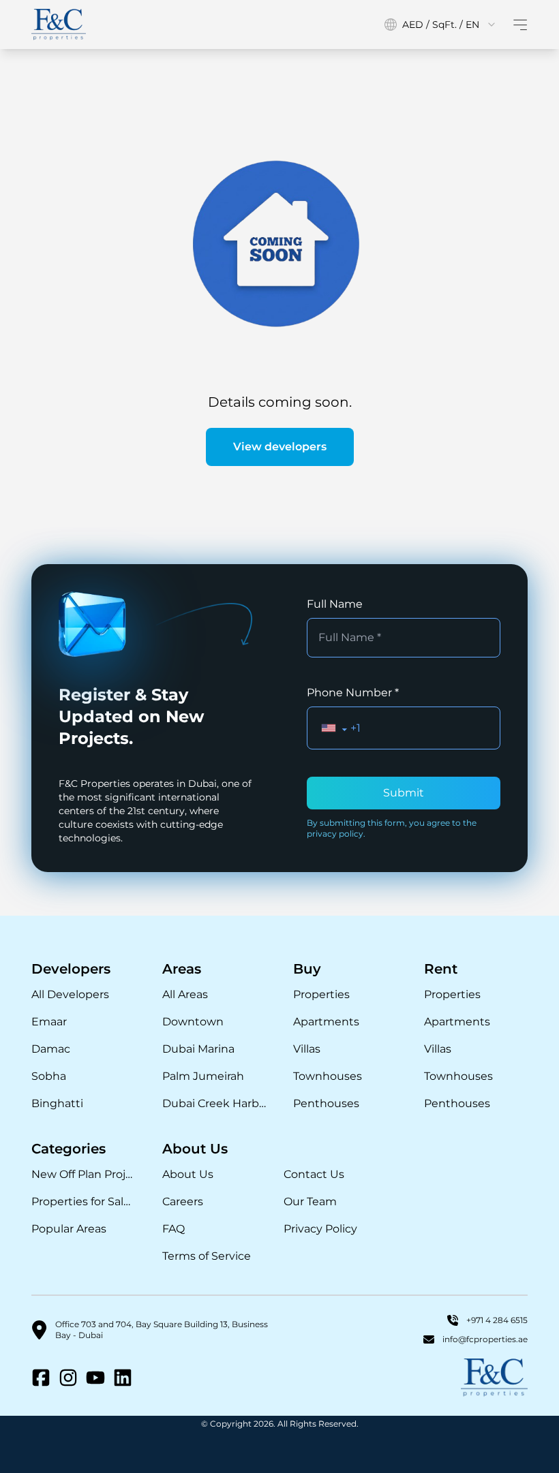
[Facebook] (40, 1377)
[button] (334, 728)
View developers (280, 446)
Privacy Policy (320, 1228)
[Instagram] (68, 1377)
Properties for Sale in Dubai (83, 1201)
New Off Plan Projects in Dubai (83, 1174)
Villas (306, 1048)
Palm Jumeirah (203, 1076)
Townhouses (327, 1076)
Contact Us (314, 1174)
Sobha (48, 1076)
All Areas (185, 994)
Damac (50, 1048)
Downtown (193, 1021)
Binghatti (57, 1103)
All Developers (70, 994)
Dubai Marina (198, 1048)
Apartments (326, 1021)
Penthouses (326, 1103)
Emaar (49, 1021)
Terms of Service (206, 1256)
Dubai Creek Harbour (214, 1103)
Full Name (335, 604)
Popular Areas (68, 1228)
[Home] (58, 24)
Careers (182, 1201)
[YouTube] (95, 1377)
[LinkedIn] (122, 1377)
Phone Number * (353, 692)
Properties (321, 994)
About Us (187, 1174)
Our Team (310, 1201)
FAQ (173, 1228)
